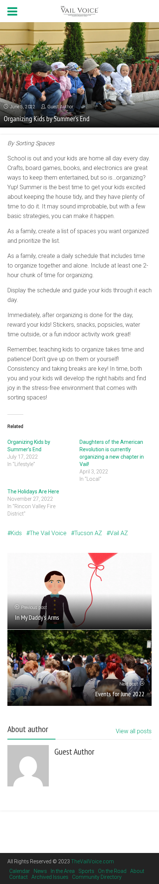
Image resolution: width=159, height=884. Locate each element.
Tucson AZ (88, 533)
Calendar (19, 871)
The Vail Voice (48, 533)
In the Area (63, 871)
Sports (86, 871)
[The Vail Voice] (79, 10)
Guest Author (60, 106)
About (137, 871)
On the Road (112, 871)
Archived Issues (49, 877)
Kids (16, 533)
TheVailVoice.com (92, 861)
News (40, 871)
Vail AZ (119, 533)
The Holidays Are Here (33, 491)
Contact (18, 877)
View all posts (134, 731)
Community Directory (97, 877)
